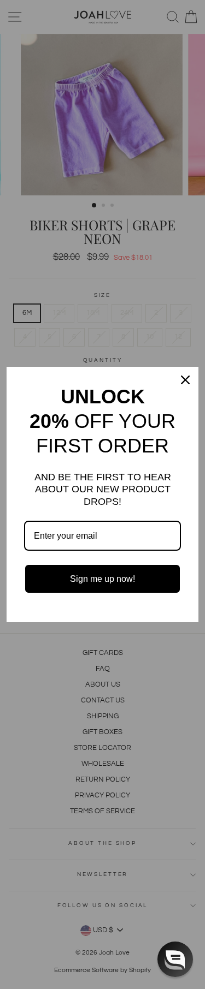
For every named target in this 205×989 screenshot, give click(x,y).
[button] (175, 959)
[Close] (185, 380)
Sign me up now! (102, 578)
